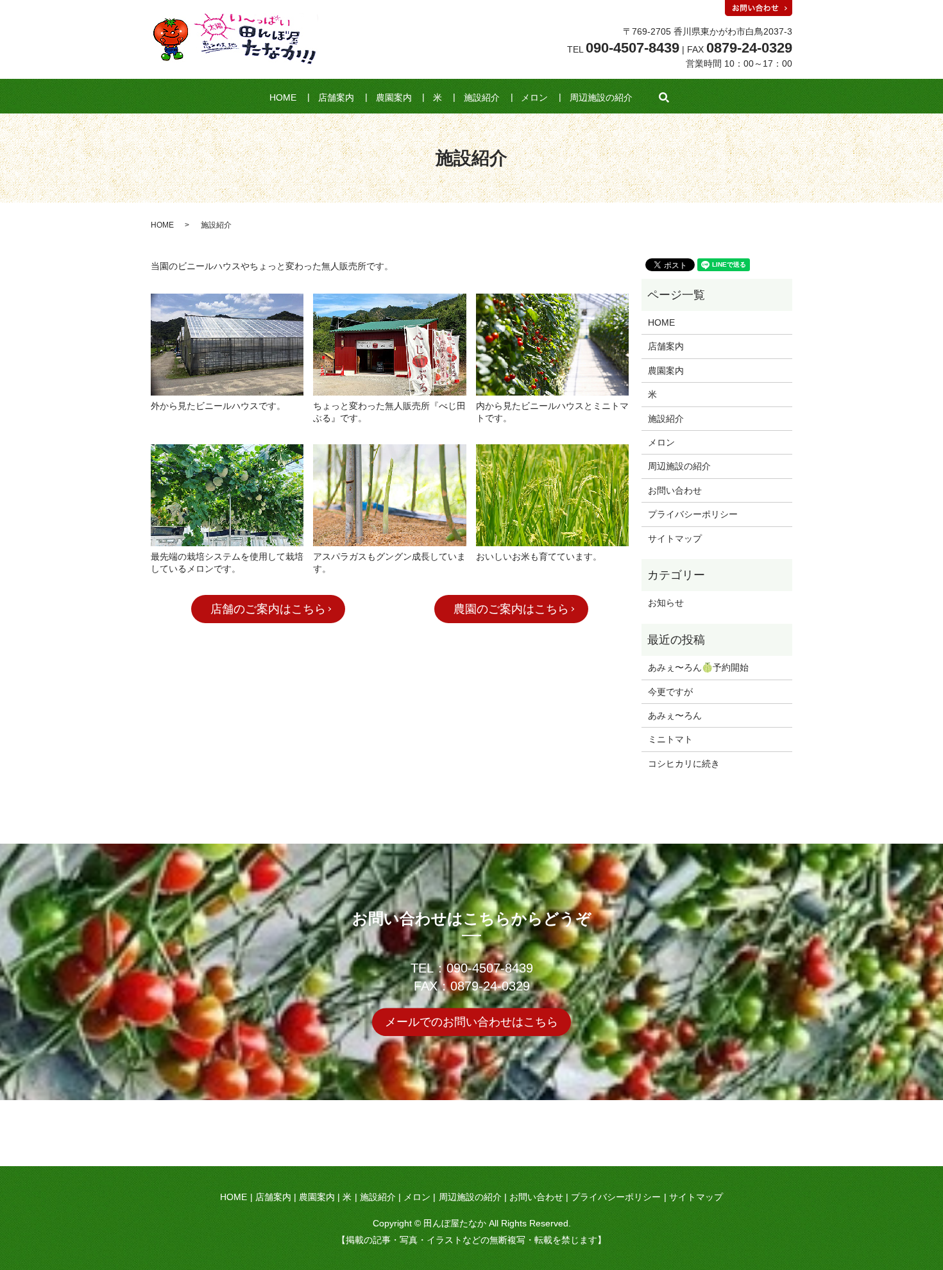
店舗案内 (336, 97)
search (664, 97)
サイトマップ (675, 538)
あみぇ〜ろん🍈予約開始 (698, 667)
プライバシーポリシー (693, 514)
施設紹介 (482, 97)
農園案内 (394, 97)
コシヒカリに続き (684, 763)
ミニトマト (670, 739)
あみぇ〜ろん (675, 715)
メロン (534, 97)
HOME (282, 97)
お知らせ (666, 602)
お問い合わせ (675, 490)
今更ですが (670, 692)
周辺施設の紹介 (601, 97)
